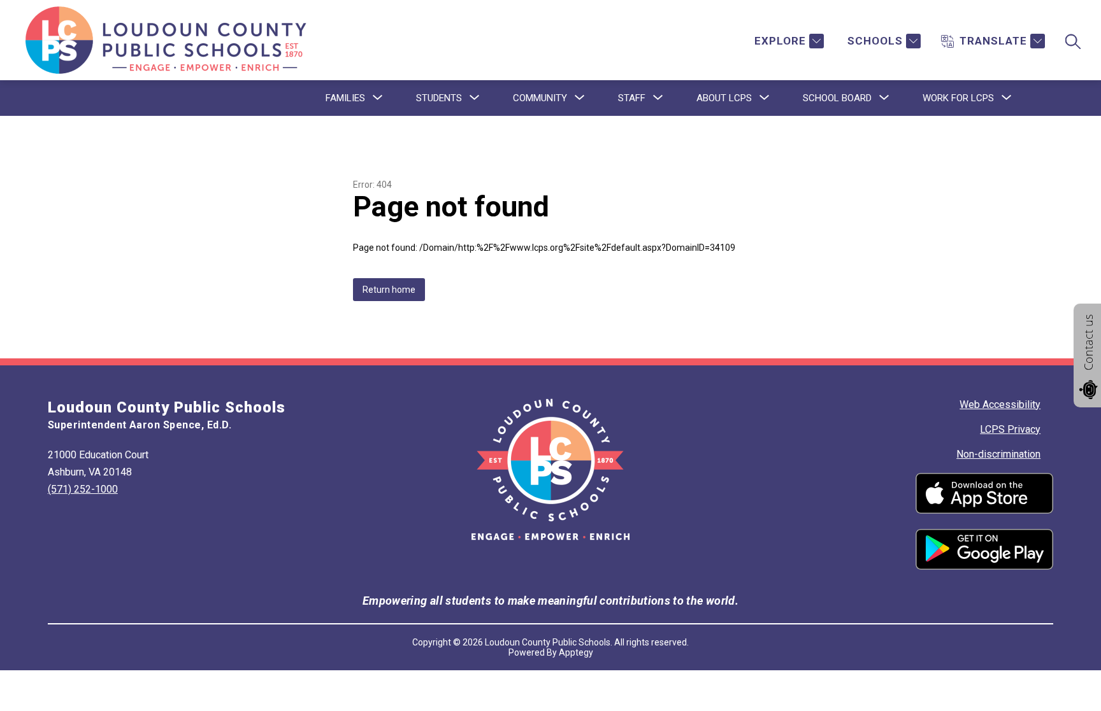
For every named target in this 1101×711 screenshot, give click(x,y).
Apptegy (576, 652)
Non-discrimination (998, 454)
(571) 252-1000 (83, 489)
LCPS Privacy (1010, 429)
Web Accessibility (1000, 404)
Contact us (1088, 342)
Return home (389, 290)
